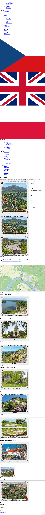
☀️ (0, 38)
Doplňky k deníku (8, 19)
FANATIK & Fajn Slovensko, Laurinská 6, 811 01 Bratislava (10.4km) (12, 262)
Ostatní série (7, 16)
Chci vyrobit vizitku (8, 8)
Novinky (3, 164)
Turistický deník (8, 18)
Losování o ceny (8, 5)
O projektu (3, 24)
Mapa (3, 9)
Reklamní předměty (8, 22)
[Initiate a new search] (43, 266)
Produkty (3, 10)
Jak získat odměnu (8, 4)
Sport (6, 14)
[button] (1, 266)
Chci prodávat (8, 7)
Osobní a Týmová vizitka (9, 3)
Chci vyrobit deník (8, 149)
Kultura (7, 153)
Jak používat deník (8, 2)
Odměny (7, 21)
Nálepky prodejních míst (9, 23)
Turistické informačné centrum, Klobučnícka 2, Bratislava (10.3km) (11, 261)
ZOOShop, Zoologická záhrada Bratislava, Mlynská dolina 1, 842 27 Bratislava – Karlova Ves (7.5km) (16, 259)
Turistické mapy (8, 20)
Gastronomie (7, 13)
